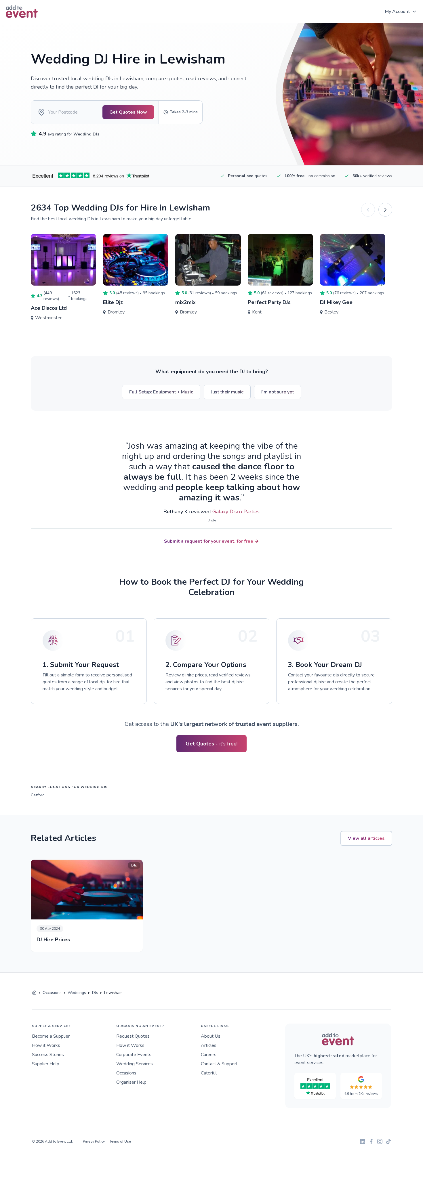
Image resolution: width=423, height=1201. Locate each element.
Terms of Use (120, 1141)
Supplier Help (45, 1064)
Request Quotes (133, 1036)
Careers (208, 1054)
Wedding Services (134, 1064)
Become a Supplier (51, 1036)
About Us (210, 1036)
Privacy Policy (94, 1141)
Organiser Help (131, 1082)
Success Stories (48, 1054)
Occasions (126, 1073)
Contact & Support (219, 1064)
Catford (38, 795)
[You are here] (34, 992)
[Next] (385, 210)
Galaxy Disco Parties (236, 511)
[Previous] (368, 210)
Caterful (209, 1073)
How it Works (46, 1045)
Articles (208, 1045)
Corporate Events (133, 1054)
